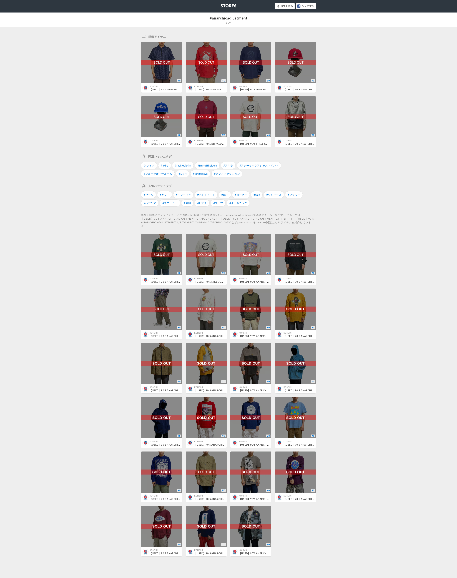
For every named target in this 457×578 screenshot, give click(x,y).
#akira (164, 165)
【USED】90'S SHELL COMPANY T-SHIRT (263, 143)
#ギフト (164, 194)
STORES (222, 4)
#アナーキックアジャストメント (258, 165)
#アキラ (228, 165)
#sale (256, 194)
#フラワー (294, 194)
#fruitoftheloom (207, 165)
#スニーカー (169, 203)
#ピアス (202, 203)
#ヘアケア (150, 203)
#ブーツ (218, 203)
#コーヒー (241, 194)
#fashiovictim (183, 165)
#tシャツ (149, 165)
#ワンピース (273, 194)
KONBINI (154, 86)
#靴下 (224, 194)
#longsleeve (200, 173)
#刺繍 (187, 203)
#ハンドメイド (206, 194)
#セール (148, 194)
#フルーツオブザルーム (158, 173)
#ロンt (183, 173)
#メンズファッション (227, 173)
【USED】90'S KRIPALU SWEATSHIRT (216, 143)
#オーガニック (238, 203)
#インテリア (183, 194)
